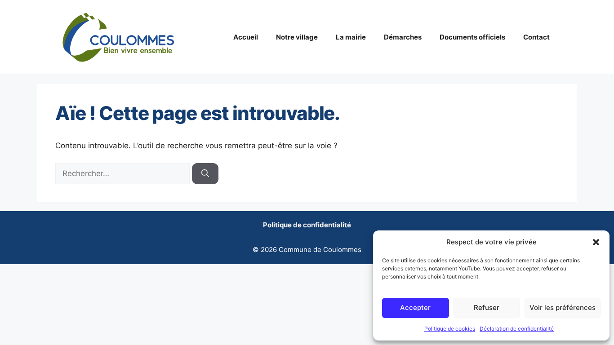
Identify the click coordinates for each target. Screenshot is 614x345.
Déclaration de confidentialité (517, 328)
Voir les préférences (562, 307)
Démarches (403, 37)
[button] (596, 242)
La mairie (351, 37)
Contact (536, 37)
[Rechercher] (205, 174)
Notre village (297, 37)
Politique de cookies (449, 328)
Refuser (486, 307)
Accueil (245, 37)
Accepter (415, 307)
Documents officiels (472, 37)
